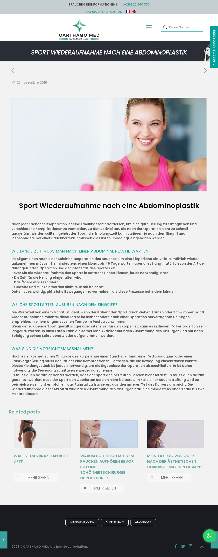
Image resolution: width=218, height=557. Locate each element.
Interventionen (82, 522)
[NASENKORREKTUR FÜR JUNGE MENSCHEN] (3, 539)
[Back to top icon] (202, 546)
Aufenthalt (114, 522)
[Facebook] (176, 546)
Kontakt (117, 12)
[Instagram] (190, 546)
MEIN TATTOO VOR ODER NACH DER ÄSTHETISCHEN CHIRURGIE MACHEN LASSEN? (174, 461)
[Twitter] (183, 546)
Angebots (143, 522)
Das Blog (93, 12)
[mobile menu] (148, 27)
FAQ (105, 12)
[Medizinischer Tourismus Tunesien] (79, 29)
